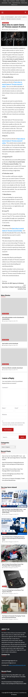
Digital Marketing (16, 2)
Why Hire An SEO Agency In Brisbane (13, 282)
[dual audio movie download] (14, 332)
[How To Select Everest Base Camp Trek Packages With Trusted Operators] (14, 553)
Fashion (17, 0)
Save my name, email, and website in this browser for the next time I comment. (13, 423)
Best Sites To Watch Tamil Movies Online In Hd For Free (14, 287)
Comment (5, 387)
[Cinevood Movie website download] (14, 357)
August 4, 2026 (13, 593)
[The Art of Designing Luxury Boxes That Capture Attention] (14, 579)
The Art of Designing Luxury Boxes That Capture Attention (12, 474)
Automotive (4, 2)
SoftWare (4, 533)
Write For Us (14, 4)
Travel (9, 2)
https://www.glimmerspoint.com (17, 665)
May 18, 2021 (13, 29)
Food (8, 0)
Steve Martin (5, 29)
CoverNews (22, 692)
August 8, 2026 (13, 567)
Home (4, 0)
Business (4, 505)
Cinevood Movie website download (12, 368)
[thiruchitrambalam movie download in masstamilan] (14, 306)
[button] (2, 12)
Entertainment (5, 22)
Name (4, 408)
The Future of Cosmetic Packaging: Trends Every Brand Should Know (13, 479)
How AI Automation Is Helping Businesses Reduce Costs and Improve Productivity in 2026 (13, 464)
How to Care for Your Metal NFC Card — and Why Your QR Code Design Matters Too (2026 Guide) (14, 457)
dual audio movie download (10, 343)
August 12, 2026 (13, 541)
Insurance (12, 0)
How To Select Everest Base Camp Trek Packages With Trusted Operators (12, 469)
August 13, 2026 (13, 514)
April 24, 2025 (12, 321)
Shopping (22, 0)
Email (17, 408)
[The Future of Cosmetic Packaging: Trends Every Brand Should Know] (14, 605)
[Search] (25, 12)
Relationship (24, 2)
